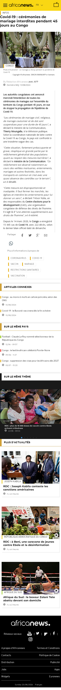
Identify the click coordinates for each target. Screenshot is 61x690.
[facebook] (54, 634)
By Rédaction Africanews (15, 82)
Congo (10, 66)
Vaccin (14, 264)
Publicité (55, 662)
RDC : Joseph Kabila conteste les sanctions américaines (25, 488)
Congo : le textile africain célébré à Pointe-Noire (26, 350)
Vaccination (18, 276)
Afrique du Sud (13, 592)
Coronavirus (18, 258)
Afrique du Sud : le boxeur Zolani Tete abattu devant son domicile (29, 599)
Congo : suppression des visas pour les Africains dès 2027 (30, 361)
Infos (5, 13)
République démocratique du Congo (25, 537)
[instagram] (30, 639)
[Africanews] (21, 5)
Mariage (29, 264)
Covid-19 (37, 258)
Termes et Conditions (48, 648)
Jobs (3, 669)
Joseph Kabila (12, 481)
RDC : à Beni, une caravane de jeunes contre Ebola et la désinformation (28, 543)
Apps (57, 669)
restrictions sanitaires (25, 270)
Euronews (54, 676)
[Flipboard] (46, 634)
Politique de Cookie (49, 655)
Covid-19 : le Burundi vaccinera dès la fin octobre (26, 311)
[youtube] (29, 634)
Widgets (5, 676)
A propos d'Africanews (13, 648)
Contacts (6, 655)
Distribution (7, 662)
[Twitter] (38, 634)
